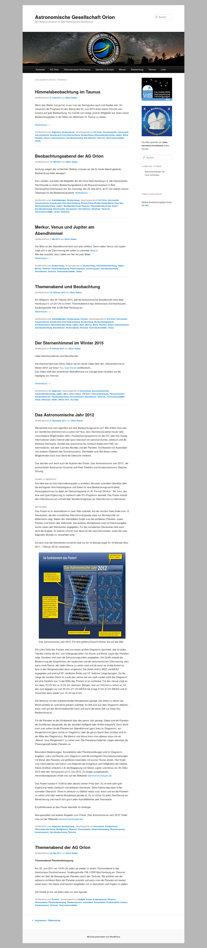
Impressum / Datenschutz (47, 920)
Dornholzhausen (42, 324)
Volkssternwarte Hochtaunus (77, 69)
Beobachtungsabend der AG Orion (69, 156)
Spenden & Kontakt (105, 69)
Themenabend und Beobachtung (67, 286)
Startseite (40, 69)
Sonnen (123, 902)
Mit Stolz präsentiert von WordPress (103, 936)
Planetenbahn (84, 829)
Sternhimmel (90, 137)
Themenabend (72, 327)
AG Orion (97, 132)
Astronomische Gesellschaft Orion (75, 16)
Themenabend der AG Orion (62, 847)
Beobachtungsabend (103, 203)
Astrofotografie (110, 132)
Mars (82, 324)
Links (163, 69)
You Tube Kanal (68, 367)
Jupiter (118, 135)
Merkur (93, 250)
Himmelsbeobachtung (104, 135)
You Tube (74, 399)
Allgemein (56, 132)
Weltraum (65, 211)
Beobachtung (137, 69)
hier (147, 148)
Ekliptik (81, 899)
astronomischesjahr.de (99, 775)
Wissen (122, 69)
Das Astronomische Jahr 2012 (64, 415)
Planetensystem (77, 268)
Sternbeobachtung (74, 137)
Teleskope (96, 208)
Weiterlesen (42, 124)
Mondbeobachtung (72, 205)
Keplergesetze (100, 899)
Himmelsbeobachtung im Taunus (67, 92)
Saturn (47, 137)
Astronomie (123, 132)
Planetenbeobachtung (101, 205)
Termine (152, 69)
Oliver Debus (71, 97)
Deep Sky (118, 203)
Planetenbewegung (60, 268)
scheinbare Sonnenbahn (94, 902)
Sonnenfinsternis (43, 396)
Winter (54, 399)
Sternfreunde (59, 208)
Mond (125, 135)
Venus (38, 140)
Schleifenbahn (112, 902)
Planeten (39, 137)
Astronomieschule (100, 390)
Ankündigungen (59, 200)
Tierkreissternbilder (115, 137)
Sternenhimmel (77, 396)
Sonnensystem (58, 137)
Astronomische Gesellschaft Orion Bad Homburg (57, 135)
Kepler (89, 899)
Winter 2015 (63, 399)
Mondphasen (62, 829)
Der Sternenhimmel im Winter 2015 (69, 343)
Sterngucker (71, 208)
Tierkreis (101, 137)
